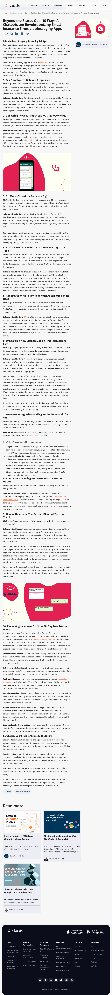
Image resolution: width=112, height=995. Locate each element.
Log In (104, 6)
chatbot (31, 140)
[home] (11, 5)
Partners (82, 6)
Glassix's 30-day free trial (44, 639)
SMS (26, 317)
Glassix (31, 432)
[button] (35, 5)
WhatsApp (43, 62)
